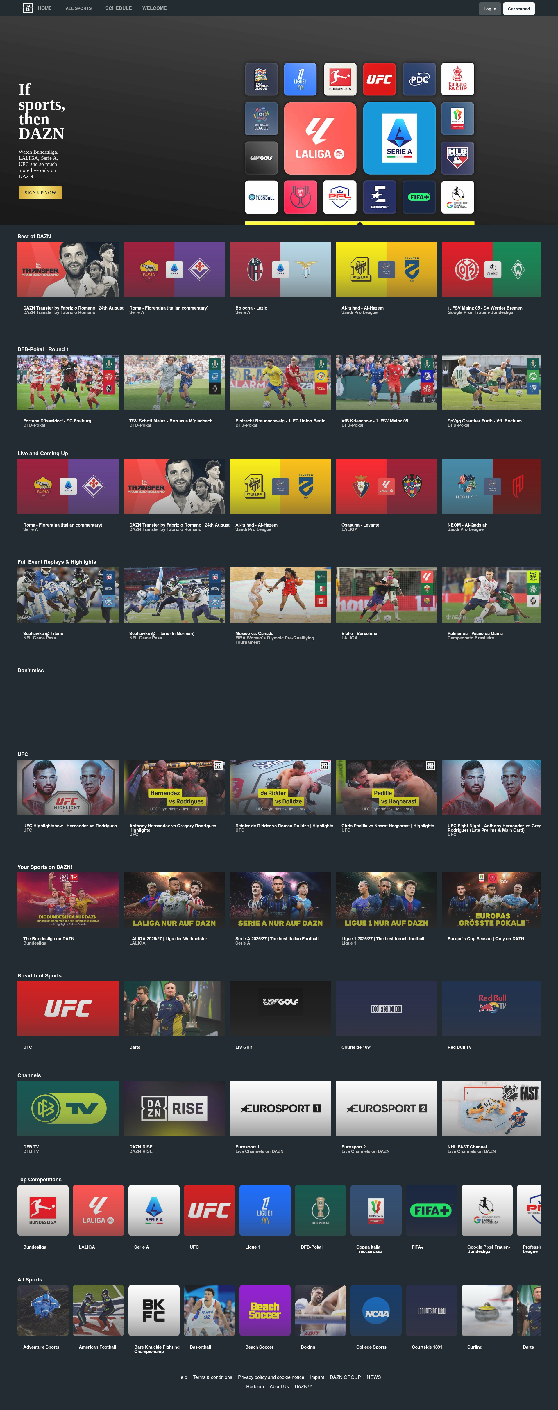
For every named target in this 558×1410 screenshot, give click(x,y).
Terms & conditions (212, 1377)
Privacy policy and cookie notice (271, 1377)
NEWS (374, 1377)
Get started (519, 9)
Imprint (317, 1377)
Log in (490, 9)
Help (182, 1377)
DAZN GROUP (345, 1377)
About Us (279, 1386)
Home (45, 8)
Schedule (118, 8)
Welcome (154, 8)
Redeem (255, 1386)
